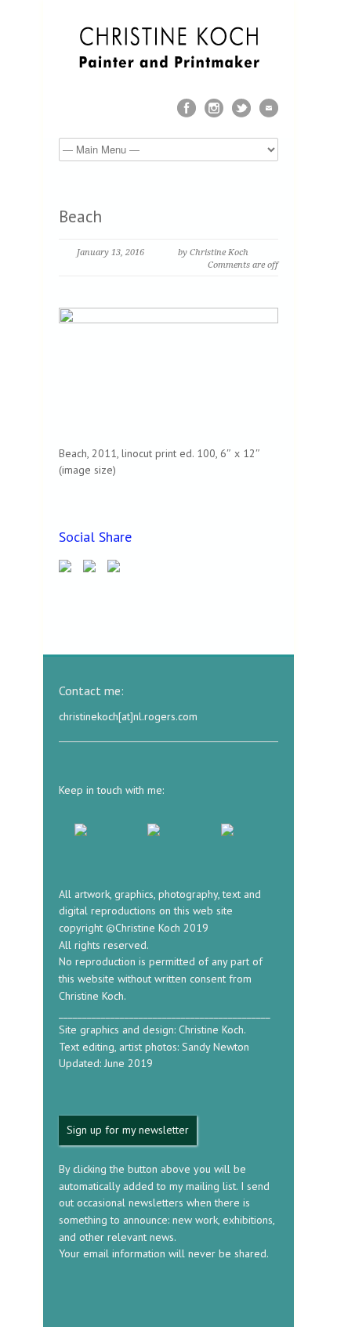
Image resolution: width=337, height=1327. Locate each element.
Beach (80, 216)
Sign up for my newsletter (128, 1130)
